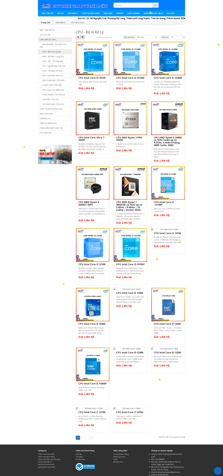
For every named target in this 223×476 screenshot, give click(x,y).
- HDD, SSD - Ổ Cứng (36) (51, 61)
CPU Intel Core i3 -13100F (164, 203)
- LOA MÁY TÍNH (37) (49, 99)
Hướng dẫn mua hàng (46, 467)
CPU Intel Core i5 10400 (91, 323)
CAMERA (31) (45, 118)
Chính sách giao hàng (46, 456)
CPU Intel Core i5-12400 (129, 352)
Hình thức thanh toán (46, 464)
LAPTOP (60, 13)
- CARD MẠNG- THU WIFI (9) (52, 94)
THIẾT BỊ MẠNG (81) (48, 123)
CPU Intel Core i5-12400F (168, 77)
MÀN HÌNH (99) (46, 113)
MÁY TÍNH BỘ (47, 13)
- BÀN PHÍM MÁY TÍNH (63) (52, 80)
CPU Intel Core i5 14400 (167, 323)
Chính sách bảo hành (46, 454)
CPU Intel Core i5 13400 (129, 292)
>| (91, 438)
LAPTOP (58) (45, 35)
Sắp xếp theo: (129, 37)
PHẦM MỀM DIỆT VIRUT (153, 13)
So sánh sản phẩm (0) (104, 37)
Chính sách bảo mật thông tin (49, 459)
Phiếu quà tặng (119, 456)
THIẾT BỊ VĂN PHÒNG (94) (51, 109)
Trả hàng (79, 456)
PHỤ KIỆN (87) (46, 133)
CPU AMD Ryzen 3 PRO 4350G (129, 139)
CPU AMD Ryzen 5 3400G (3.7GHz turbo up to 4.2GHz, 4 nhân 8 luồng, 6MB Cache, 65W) (168, 141)
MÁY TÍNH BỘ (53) (47, 30)
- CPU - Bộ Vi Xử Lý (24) (50, 51)
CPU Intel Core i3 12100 (91, 264)
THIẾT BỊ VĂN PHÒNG (91, 13)
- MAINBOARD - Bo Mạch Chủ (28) (53, 45)
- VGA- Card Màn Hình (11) (51, 75)
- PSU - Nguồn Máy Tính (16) (52, 66)
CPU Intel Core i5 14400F (92, 383)
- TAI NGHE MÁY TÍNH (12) (52, 104)
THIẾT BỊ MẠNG (133, 13)
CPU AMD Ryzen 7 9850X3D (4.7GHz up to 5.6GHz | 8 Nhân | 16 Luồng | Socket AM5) (129, 206)
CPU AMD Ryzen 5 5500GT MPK (88, 203)
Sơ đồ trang (80, 459)
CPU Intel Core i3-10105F (130, 264)
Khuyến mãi (118, 462)
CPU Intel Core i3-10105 (92, 77)
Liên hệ (78, 454)
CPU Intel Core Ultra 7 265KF (91, 139)
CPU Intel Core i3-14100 (167, 233)
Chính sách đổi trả (45, 462)
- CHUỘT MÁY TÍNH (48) (51, 85)
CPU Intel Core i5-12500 (167, 352)
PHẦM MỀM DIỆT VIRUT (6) (51, 128)
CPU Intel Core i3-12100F (130, 77)
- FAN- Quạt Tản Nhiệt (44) (52, 90)
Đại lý (115, 459)
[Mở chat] (218, 471)
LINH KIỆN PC (73, 13)
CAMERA (119, 13)
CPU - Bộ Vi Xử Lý (77, 22)
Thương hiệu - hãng (121, 454)
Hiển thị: (165, 37)
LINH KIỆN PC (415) (48, 39)
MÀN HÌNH (108, 13)
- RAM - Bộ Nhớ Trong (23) (52, 56)
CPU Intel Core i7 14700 (129, 412)
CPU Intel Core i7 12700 (91, 412)
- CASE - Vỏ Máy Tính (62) (51, 71)
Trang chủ (45, 22)
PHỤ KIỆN (170, 13)
